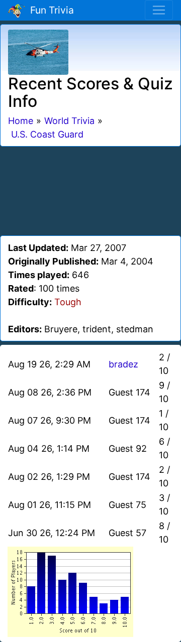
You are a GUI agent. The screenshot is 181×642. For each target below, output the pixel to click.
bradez (123, 364)
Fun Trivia (49, 10)
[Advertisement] (90, 189)
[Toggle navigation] (159, 10)
